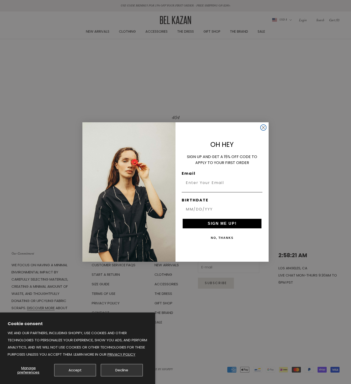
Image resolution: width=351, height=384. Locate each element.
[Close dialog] (263, 127)
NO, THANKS (222, 238)
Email (189, 173)
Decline (121, 370)
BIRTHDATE (195, 200)
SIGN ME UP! (222, 223)
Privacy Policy (121, 354)
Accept (75, 370)
